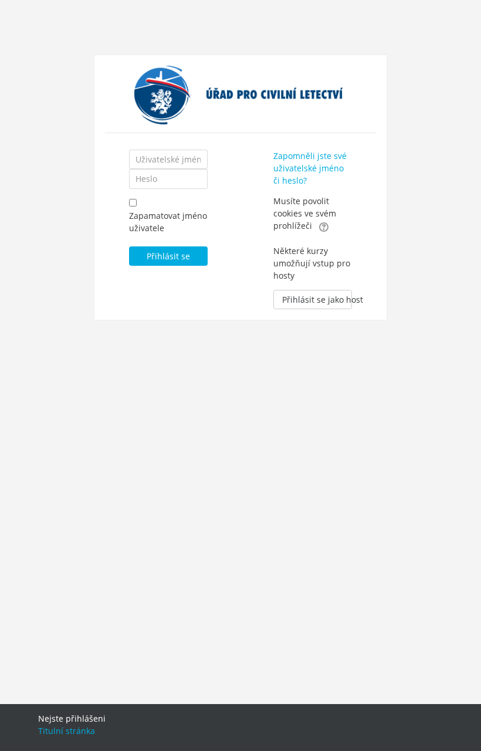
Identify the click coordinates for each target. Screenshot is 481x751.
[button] (323, 226)
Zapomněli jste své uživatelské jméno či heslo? (310, 168)
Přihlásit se (168, 256)
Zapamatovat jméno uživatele (168, 222)
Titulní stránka (66, 730)
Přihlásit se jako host (317, 299)
